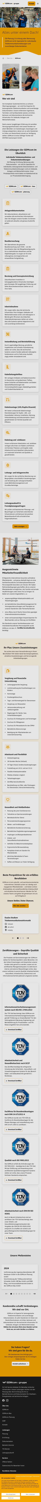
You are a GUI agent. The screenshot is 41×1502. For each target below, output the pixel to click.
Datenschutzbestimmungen (24, 1476)
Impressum (36, 1476)
